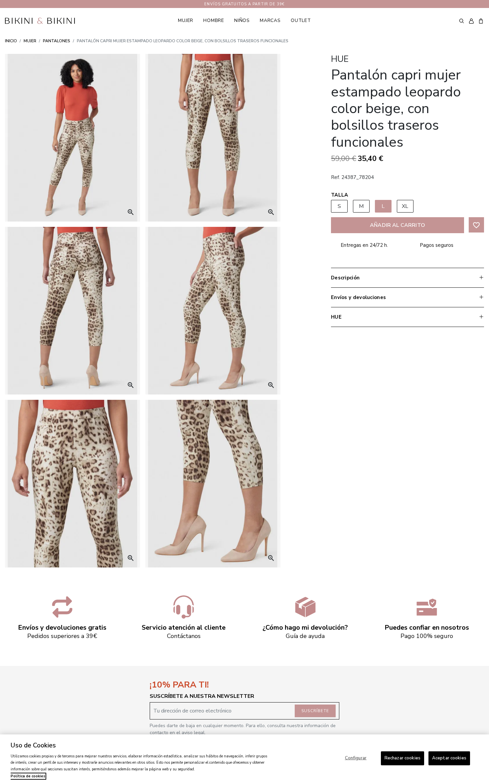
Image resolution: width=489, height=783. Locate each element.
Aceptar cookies (449, 758)
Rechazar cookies (402, 758)
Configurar (356, 758)
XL (405, 206)
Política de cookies (28, 776)
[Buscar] (461, 21)
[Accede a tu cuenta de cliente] (471, 21)
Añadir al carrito (397, 225)
